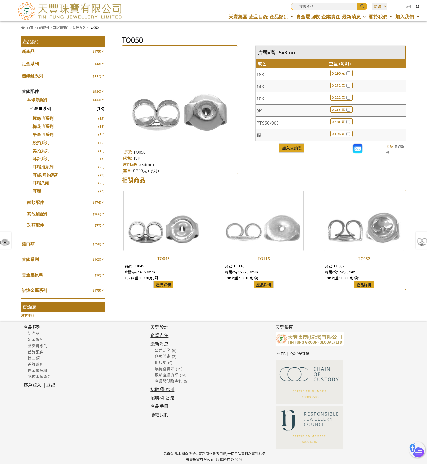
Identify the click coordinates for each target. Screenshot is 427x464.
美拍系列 (41, 151)
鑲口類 (28, 244)
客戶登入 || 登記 (39, 384)
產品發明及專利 (168, 381)
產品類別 (279, 16)
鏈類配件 (35, 202)
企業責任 (330, 16)
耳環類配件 (61, 27)
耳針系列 (41, 158)
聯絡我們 (159, 414)
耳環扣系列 (43, 167)
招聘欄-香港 (162, 397)
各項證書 (163, 356)
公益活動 (163, 350)
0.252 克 (338, 85)
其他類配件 (37, 214)
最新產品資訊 (166, 375)
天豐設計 (159, 327)
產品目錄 (258, 16)
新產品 (28, 51)
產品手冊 (159, 406)
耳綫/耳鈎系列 (46, 175)
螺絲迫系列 (43, 118)
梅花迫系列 (43, 126)
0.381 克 (338, 121)
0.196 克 (338, 133)
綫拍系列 (41, 142)
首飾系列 (30, 259)
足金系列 (30, 63)
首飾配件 (43, 27)
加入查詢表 (292, 148)
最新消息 (351, 16)
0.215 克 (338, 109)
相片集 (161, 362)
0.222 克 (338, 97)
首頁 (30, 27)
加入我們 (404, 16)
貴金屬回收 (308, 16)
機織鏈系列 (32, 76)
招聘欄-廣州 (162, 389)
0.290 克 (338, 73)
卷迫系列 (79, 27)
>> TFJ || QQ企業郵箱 (292, 353)
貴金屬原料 (32, 275)
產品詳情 (163, 284)
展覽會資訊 (164, 369)
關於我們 (378, 16)
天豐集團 (238, 16)
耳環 (37, 191)
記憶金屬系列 (34, 290)
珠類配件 (35, 225)
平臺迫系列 (43, 134)
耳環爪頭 (41, 183)
